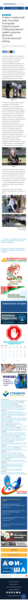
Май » (18, 360)
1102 (11, 45)
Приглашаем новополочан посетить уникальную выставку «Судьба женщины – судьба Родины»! (13, 408)
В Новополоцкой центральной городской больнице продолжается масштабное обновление (14, 429)
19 (17, 354)
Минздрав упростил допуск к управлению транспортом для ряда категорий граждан (11, 469)
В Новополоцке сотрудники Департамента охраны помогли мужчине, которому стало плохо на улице (14, 443)
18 (13, 354)
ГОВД (21, 46)
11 (13, 351)
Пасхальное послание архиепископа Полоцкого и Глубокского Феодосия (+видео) (13, 250)
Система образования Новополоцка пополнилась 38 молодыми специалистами (13, 406)
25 (13, 356)
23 (6, 356)
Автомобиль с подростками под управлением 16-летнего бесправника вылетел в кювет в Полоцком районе (14, 458)
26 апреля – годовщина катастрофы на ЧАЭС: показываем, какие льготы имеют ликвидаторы (13, 240)
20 (21, 354)
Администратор (17, 45)
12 (17, 351)
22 (2, 356)
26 (17, 356)
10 (9, 351)
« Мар (3, 360)
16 (6, 354)
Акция (17, 46)
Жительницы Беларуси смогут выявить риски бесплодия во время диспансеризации (12, 473)
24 (9, 356)
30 (6, 358)
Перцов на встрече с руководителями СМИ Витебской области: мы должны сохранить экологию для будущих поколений (12, 454)
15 (2, 354)
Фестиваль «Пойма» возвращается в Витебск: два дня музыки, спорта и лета (13, 447)
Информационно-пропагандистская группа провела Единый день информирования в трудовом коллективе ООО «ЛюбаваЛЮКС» (12, 465)
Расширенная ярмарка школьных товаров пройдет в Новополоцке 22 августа (14, 427)
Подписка (14, 550)
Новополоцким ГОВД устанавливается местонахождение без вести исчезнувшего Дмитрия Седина (12, 424)
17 (9, 354)
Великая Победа (6, 15)
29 (2, 358)
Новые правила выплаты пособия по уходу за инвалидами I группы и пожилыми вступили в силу (14, 461)
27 (21, 356)
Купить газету (14, 555)
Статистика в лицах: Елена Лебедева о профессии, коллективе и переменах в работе (14, 401)
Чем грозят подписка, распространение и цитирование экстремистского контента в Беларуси (14, 449)
